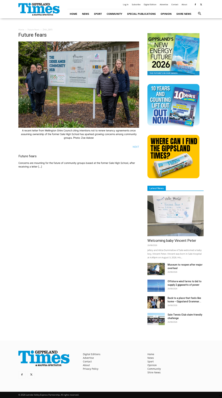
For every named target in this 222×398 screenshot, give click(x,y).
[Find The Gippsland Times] (173, 177)
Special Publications (141, 13)
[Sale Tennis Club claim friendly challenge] (156, 319)
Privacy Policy (90, 368)
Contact (174, 4)
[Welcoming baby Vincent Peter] (175, 215)
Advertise (164, 4)
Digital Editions (91, 354)
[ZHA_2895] (78, 126)
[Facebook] (195, 4)
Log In (126, 4)
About (184, 4)
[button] (199, 14)
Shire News (183, 13)
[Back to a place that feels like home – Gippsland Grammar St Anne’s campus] (156, 302)
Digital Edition (150, 4)
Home (73, 13)
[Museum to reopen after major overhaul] (156, 269)
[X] (201, 4)
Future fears (33, 29)
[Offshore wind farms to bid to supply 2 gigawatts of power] (156, 286)
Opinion (166, 13)
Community (114, 13)
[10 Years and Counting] (173, 126)
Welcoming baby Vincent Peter (171, 240)
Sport (98, 13)
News (85, 13)
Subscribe (136, 4)
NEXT (136, 146)
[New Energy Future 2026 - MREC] (173, 75)
